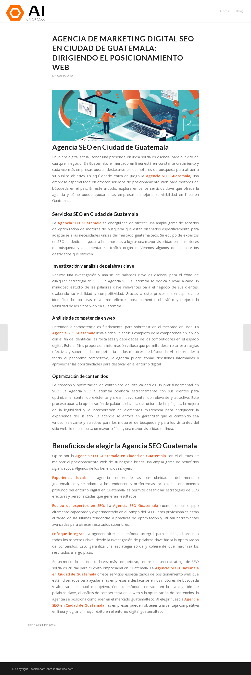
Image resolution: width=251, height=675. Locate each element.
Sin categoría (62, 75)
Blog (239, 11)
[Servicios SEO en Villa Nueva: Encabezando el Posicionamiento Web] (4, 337)
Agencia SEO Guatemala (79, 222)
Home (224, 11)
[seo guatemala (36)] (125, 115)
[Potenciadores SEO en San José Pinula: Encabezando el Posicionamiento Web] (247, 337)
